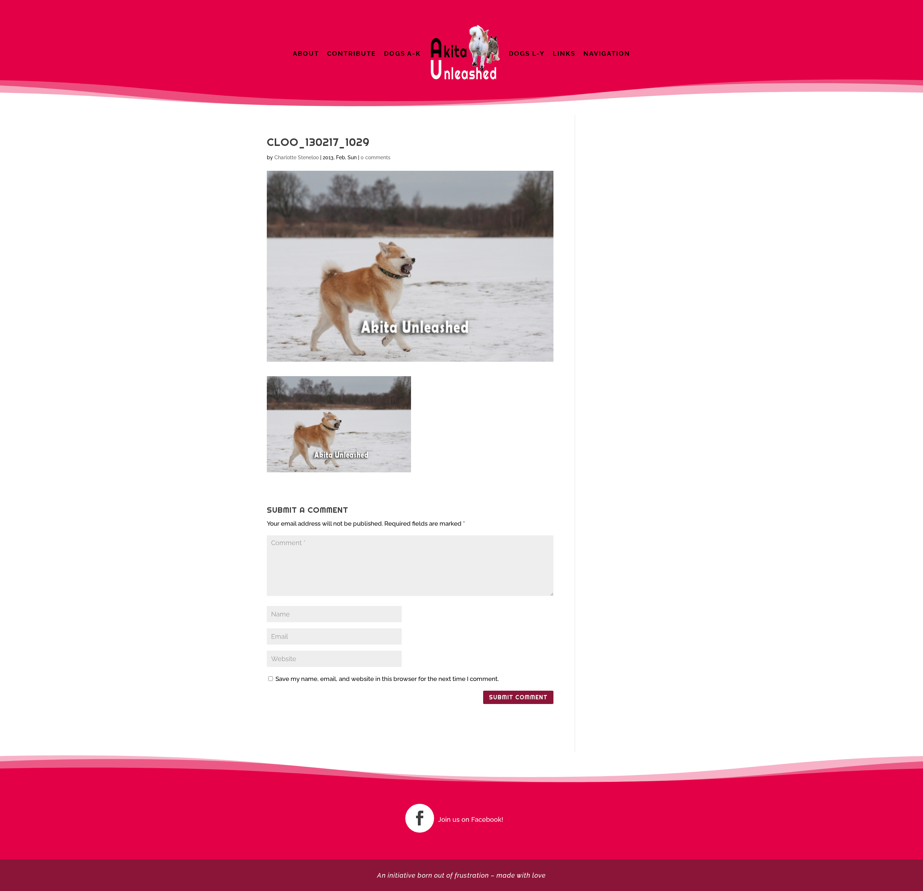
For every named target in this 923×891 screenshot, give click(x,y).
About (306, 53)
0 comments (375, 157)
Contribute (351, 53)
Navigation (606, 53)
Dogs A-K (402, 53)
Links (564, 53)
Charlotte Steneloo (296, 157)
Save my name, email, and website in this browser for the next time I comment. (387, 678)
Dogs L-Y (527, 53)
